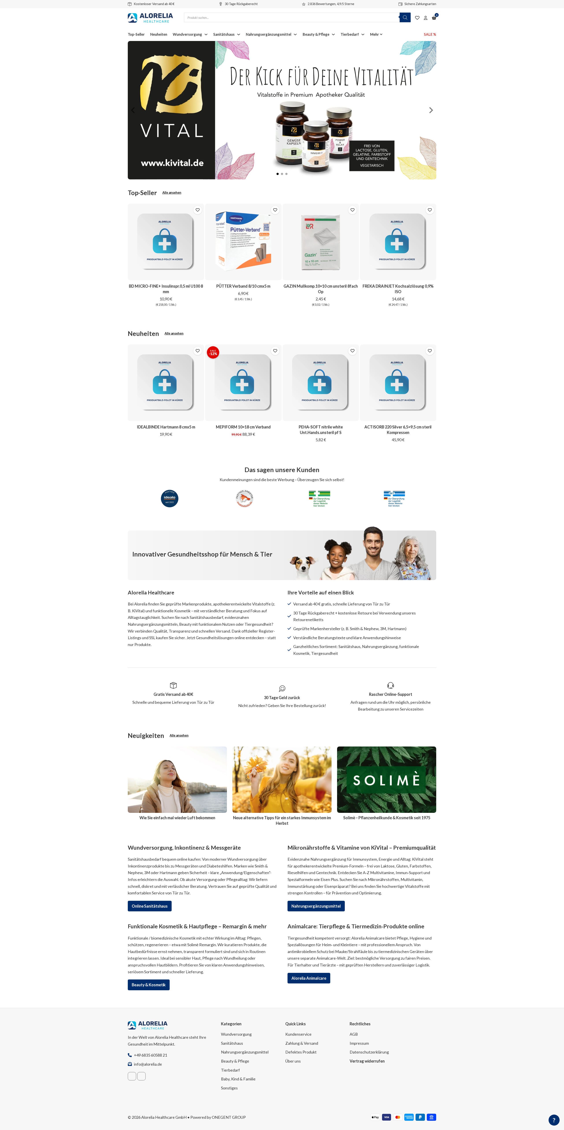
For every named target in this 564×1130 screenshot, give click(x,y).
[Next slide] (430, 110)
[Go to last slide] (133, 110)
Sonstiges (229, 1087)
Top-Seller (136, 34)
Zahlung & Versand (301, 1043)
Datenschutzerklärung (369, 1052)
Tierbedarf (350, 34)
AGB (354, 1034)
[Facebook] (132, 1076)
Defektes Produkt (301, 1052)
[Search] (405, 17)
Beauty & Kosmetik (149, 984)
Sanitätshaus (224, 34)
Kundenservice (298, 1034)
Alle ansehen (171, 192)
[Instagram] (141, 1076)
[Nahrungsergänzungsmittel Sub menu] (295, 34)
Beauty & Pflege (316, 34)
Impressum (359, 1043)
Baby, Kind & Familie (238, 1078)
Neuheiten (158, 34)
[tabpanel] (282, 110)
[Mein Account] (425, 18)
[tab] (277, 174)
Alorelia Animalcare (308, 978)
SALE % (430, 34)
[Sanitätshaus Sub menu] (238, 34)
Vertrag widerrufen (367, 1061)
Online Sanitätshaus (150, 906)
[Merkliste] (417, 18)
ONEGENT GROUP (229, 1117)
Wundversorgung (187, 34)
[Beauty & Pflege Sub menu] (333, 34)
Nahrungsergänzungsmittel (268, 34)
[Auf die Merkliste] (197, 210)
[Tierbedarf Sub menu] (363, 34)
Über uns (293, 1061)
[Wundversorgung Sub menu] (206, 34)
